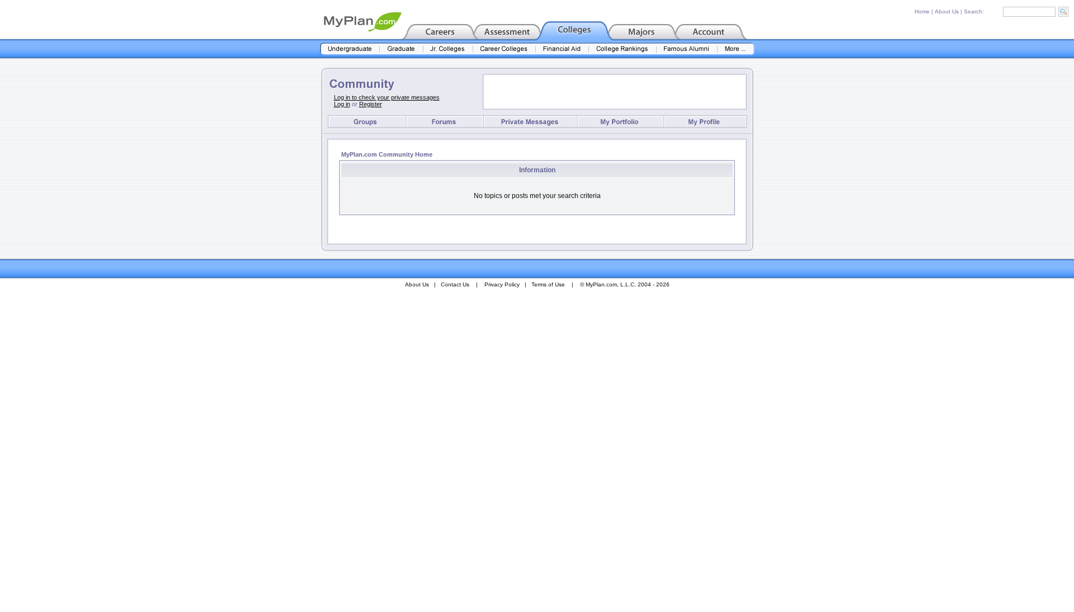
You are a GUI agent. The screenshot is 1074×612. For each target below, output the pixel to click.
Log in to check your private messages (387, 97)
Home (922, 11)
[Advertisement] (615, 92)
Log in (342, 104)
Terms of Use (548, 284)
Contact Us (455, 284)
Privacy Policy (502, 284)
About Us (947, 11)
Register (370, 104)
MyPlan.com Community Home (386, 154)
